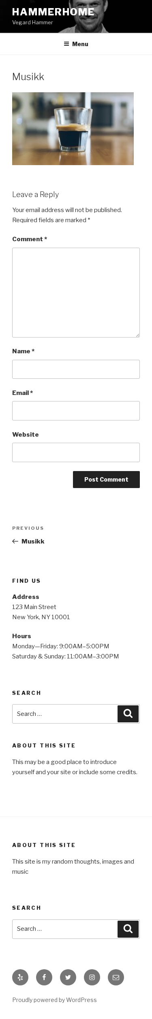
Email (22, 393)
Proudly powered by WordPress (54, 999)
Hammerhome (53, 12)
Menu (80, 43)
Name (23, 351)
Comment (29, 239)
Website (25, 434)
